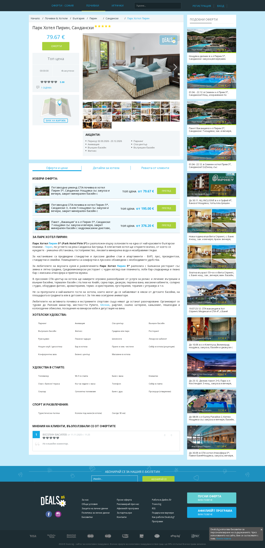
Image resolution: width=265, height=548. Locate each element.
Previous (87, 66)
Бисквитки (87, 517)
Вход (220, 6)
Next (175, 66)
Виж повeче (209, 497)
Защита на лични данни (95, 508)
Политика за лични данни (96, 512)
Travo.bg (156, 504)
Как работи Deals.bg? (163, 517)
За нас (85, 499)
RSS (153, 508)
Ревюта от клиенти (155, 168)
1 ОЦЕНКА (46, 87)
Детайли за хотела (106, 168)
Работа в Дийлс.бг (161, 499)
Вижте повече (223, 538)
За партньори (124, 512)
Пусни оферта (124, 499)
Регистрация (202, 6)
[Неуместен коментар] (175, 435)
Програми (157, 521)
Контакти (122, 517)
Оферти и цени (57, 168)
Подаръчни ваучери (163, 512)
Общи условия (90, 504)
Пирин (53, 243)
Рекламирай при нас (128, 504)
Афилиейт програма (128, 508)
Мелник (105, 305)
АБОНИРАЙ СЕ (159, 479)
